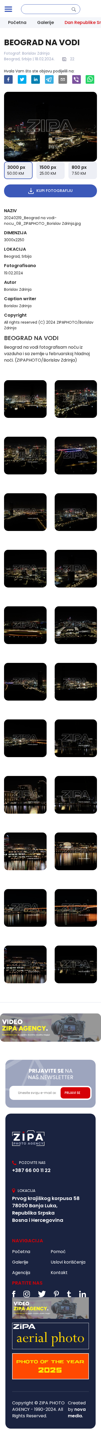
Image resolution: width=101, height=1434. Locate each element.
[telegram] (49, 79)
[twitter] (22, 79)
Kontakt (59, 1272)
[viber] (76, 79)
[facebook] (8, 79)
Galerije (45, 22)
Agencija (21, 1272)
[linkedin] (35, 79)
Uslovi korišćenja (68, 1262)
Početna (17, 22)
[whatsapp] (90, 79)
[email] (62, 79)
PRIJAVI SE (72, 1092)
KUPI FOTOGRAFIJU (54, 190)
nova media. (77, 1412)
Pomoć (58, 1251)
